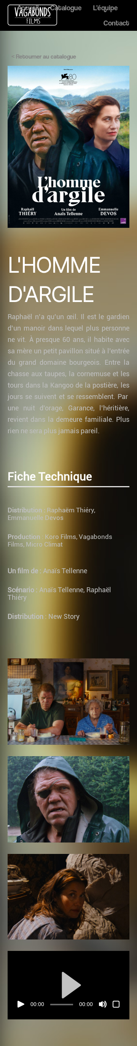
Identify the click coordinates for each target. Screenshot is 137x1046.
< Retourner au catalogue (43, 56)
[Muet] (103, 1004)
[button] (68, 985)
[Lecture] (21, 1004)
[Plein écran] (116, 1004)
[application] (68, 985)
